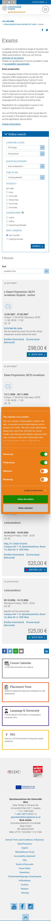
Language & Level (15, 142)
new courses (14, 235)
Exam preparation (15, 166)
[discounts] (9, 342)
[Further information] (14, 339)
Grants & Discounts (24, 864)
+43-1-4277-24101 (25, 814)
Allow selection (25, 508)
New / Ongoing (14, 230)
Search (36, 246)
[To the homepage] (13, 9)
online (11, 217)
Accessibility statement (24, 856)
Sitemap (25, 893)
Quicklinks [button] (38, 2)
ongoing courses (16, 239)
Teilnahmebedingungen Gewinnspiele (24, 876)
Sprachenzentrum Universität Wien (20, 24)
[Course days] (32, 339)
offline (11, 221)
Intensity (11, 183)
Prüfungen (12, 147)
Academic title (10, 271)
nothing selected (15, 177)
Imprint (24, 848)
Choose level (13, 154)
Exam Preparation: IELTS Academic (24, 375)
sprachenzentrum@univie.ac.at (25, 817)
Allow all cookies (26, 499)
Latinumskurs (12, 522)
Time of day (12, 172)
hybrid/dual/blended (17, 225)
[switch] (44, 462)
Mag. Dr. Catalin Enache (15, 543)
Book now (37, 354)
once (11, 192)
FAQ (25, 860)
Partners (24, 889)
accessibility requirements (16, 64)
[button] (9, 2)
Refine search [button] (17, 134)
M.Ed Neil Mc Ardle (13, 328)
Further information (11, 124)
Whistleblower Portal (24, 852)
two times (13, 196)
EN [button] (4, 2)
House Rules (24, 868)
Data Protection (25, 844)
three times (13, 200)
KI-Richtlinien (25, 880)
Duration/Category (16, 161)
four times (13, 204)
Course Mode (13, 213)
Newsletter (25, 872)
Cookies (24, 884)
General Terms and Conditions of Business (24, 840)
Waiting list (35, 569)
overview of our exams (13, 58)
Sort (4, 266)
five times (13, 207)
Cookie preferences (33, 490)
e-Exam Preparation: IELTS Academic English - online (19, 293)
